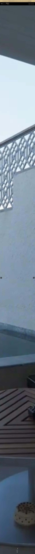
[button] (34, 278)
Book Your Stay (31, 3)
